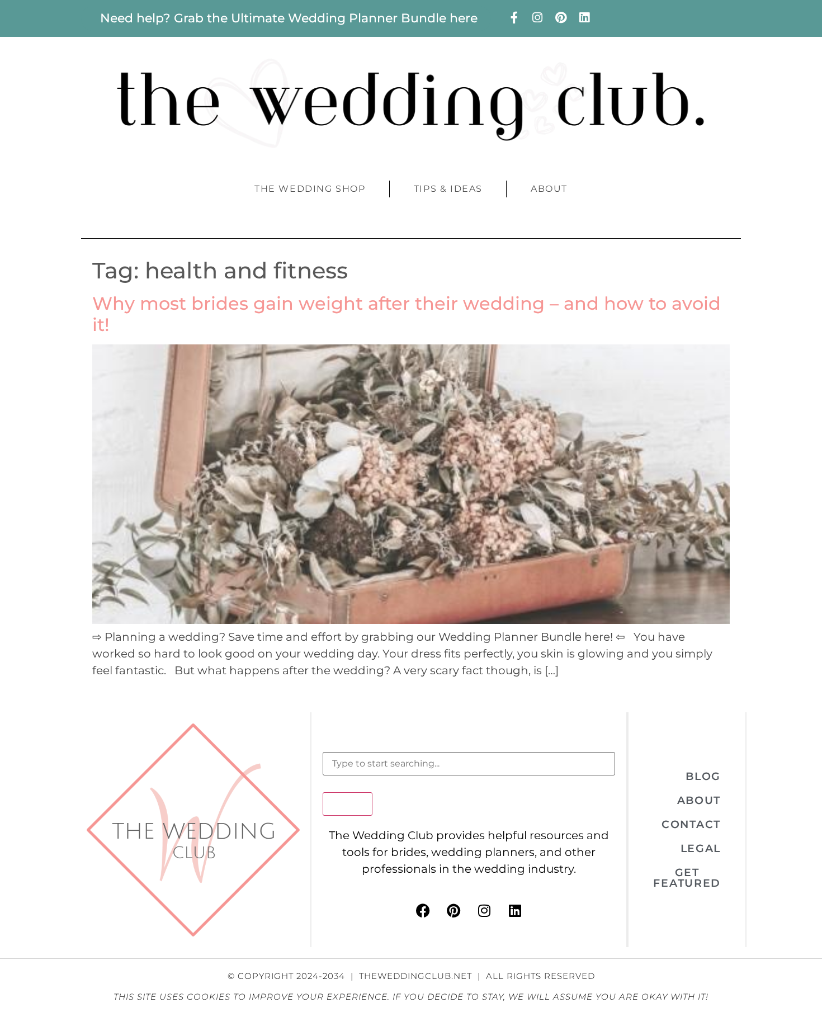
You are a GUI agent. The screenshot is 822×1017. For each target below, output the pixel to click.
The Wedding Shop (310, 188)
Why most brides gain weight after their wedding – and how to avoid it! (406, 313)
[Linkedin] (584, 17)
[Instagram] (537, 17)
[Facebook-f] (514, 17)
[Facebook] (423, 910)
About (549, 188)
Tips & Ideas (448, 188)
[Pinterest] (561, 17)
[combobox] (469, 763)
